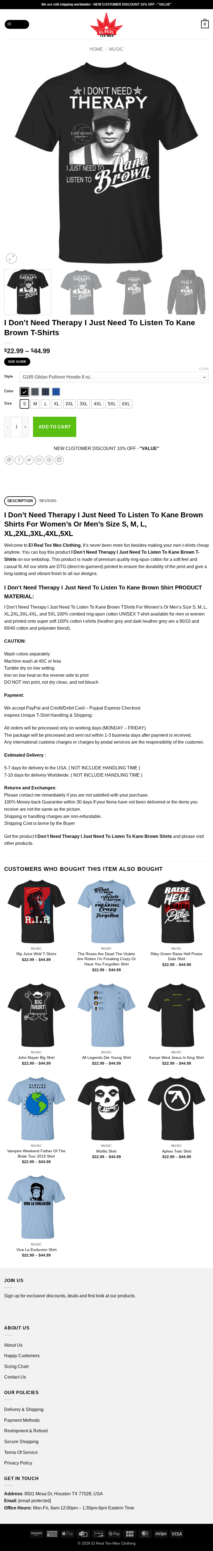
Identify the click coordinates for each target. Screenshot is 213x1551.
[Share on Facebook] (19, 460)
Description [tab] (20, 501)
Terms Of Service (21, 1452)
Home (96, 49)
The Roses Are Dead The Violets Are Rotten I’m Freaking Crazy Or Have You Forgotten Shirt (106, 959)
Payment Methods (22, 1420)
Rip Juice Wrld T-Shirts (36, 954)
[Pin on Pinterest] (49, 460)
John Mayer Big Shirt (36, 1057)
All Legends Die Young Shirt (106, 1057)
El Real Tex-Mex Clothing (114, 1543)
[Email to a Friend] (39, 460)
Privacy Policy (18, 1463)
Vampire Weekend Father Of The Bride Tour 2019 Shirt (36, 1153)
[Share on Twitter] (29, 460)
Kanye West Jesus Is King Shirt (176, 1057)
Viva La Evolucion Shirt (36, 1249)
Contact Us (15, 1377)
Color (9, 391)
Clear (204, 368)
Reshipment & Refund (26, 1430)
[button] (17, 24)
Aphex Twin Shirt (176, 1151)
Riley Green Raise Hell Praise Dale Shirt (176, 956)
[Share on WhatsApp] (9, 460)
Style (8, 376)
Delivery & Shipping (24, 1409)
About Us (13, 1345)
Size (8, 403)
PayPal (33, 708)
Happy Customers (22, 1355)
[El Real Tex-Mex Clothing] (106, 24)
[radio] (24, 392)
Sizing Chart (16, 1366)
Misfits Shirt (106, 1151)
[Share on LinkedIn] (59, 460)
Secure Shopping (21, 1441)
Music (116, 49)
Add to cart (55, 426)
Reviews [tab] (48, 501)
